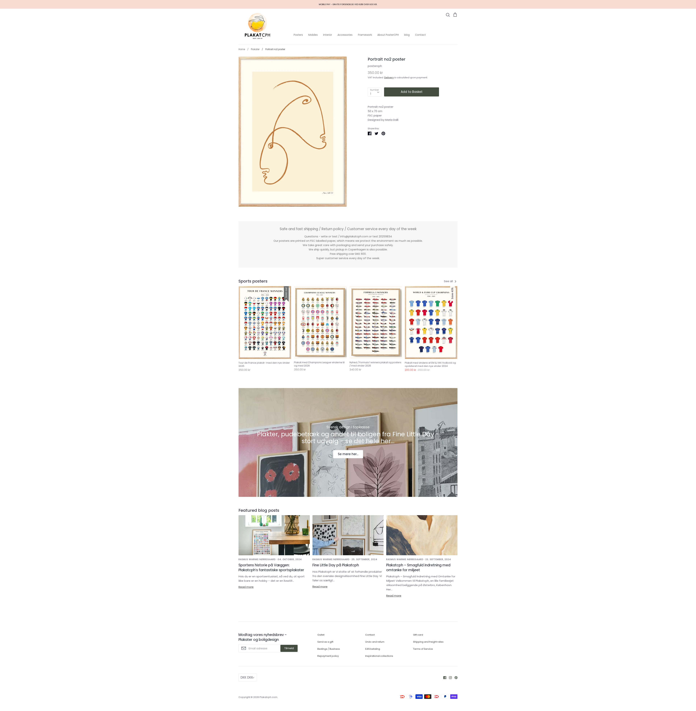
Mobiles (313, 35)
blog (407, 35)
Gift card (418, 634)
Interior (327, 35)
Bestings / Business (328, 649)
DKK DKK (247, 677)
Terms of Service (423, 649)
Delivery (389, 77)
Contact (420, 35)
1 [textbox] (370, 94)
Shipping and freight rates (428, 642)
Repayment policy (328, 656)
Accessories (345, 35)
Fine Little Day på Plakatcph (335, 565)
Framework (365, 35)
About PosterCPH (388, 35)
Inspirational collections (379, 656)
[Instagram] (449, 677)
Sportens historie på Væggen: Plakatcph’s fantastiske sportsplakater (271, 567)
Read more (246, 587)
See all (448, 281)
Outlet (320, 634)
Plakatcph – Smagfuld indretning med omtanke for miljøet (418, 567)
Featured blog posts (259, 510)
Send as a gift (325, 642)
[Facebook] (443, 677)
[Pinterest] (454, 677)
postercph (375, 66)
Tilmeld (289, 648)
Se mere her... (348, 454)
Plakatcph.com (268, 697)
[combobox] (374, 91)
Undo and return (374, 642)
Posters (298, 35)
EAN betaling (372, 649)
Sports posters (253, 281)
